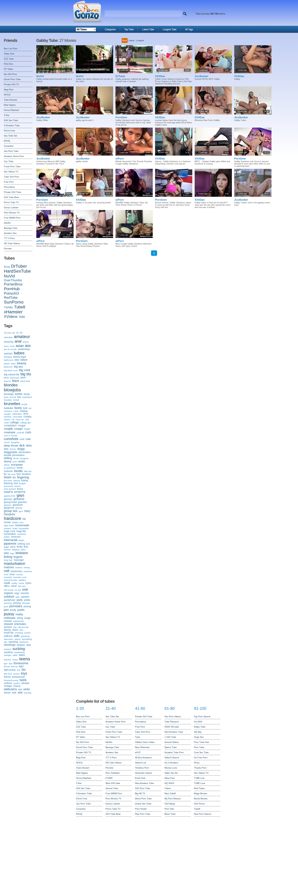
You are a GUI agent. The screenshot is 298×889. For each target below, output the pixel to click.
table (15, 655)
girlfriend (19, 499)
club (27, 419)
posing (27, 606)
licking (8, 556)
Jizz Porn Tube (11, 151)
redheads (10, 618)
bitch (23, 377)
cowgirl (18, 428)
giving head (10, 502)
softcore (8, 636)
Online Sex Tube (143, 803)
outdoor (9, 596)
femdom (26, 474)
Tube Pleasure (172, 721)
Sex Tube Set (10, 135)
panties (25, 596)
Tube (137, 737)
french (17, 486)
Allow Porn (170, 778)
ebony (7, 461)
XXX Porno (199, 803)
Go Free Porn (201, 757)
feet (19, 474)
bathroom (8, 360)
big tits (25, 374)
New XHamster (142, 747)
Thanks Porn (200, 768)
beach (7, 363)
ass (28, 345)
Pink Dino (8, 64)
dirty (6, 449)
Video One (9, 53)
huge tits (21, 531)
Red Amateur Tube (174, 732)
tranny (7, 676)
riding (20, 618)
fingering (23, 477)
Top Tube (128, 29)
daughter (15, 442)
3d (17, 333)
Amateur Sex (10, 233)
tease (15, 659)
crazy (27, 429)
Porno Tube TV (11, 202)
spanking (25, 636)
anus (6, 346)
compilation (10, 425)
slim (21, 630)
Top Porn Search (202, 716)
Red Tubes (199, 788)
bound (13, 397)
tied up (14, 666)
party (20, 599)
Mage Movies (200, 793)
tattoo (22, 655)
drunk (16, 458)
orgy (16, 593)
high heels (9, 525)
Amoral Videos (172, 742)
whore (7, 692)
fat (5, 474)
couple (8, 428)
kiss (26, 546)
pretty (13, 610)
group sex (11, 511)
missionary (16, 571)
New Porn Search (202, 814)
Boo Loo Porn (10, 48)
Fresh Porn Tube (12, 166)
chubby (27, 416)
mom (12, 574)
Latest (131, 40)
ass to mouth (10, 349)
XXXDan (160, 76)
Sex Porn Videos (173, 716)
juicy (13, 546)
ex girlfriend (9, 468)
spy (5, 642)
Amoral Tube (112, 788)
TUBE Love (199, 783)
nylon (28, 583)
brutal (24, 404)
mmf (6, 574)
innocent (15, 536)
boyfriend (27, 397)
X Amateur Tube (12, 125)
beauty (21, 363)
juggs (6, 547)
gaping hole (9, 496)
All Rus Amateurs (143, 757)
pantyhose (9, 600)
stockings (10, 644)
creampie (9, 432)
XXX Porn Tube (142, 788)
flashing (8, 483)
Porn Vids (169, 809)
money (19, 574)
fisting (24, 480)
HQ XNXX (169, 783)
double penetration (14, 455)
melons (18, 567)
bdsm (23, 359)
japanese (10, 543)
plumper (26, 603)
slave (15, 630)
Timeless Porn (142, 768)
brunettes (12, 403)
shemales (20, 624)
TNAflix (8, 307)
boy (19, 397)
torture (16, 674)
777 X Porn (9, 238)
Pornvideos (9, 187)
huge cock (9, 531)
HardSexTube (17, 271)
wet (20, 689)
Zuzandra (8, 146)
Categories (110, 29)
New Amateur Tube (144, 783)
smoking (19, 632)
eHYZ (138, 752)
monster (8, 577)
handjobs (9, 514)
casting (23, 411)
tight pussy (10, 669)
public (21, 609)
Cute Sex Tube (201, 752)
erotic (21, 461)
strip (28, 645)
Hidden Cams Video (145, 742)
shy (15, 627)
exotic (20, 467)
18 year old (9, 333)
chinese (7, 416)
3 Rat (6, 115)
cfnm (25, 413)
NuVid (9, 276)
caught (7, 414)
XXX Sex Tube (11, 120)
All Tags (189, 29)
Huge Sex (199, 737)
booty (27, 394)
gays (20, 495)
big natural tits (11, 374)
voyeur (17, 686)
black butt (25, 381)
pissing (17, 603)
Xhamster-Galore (143, 773)
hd (24, 519)
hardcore (12, 518)
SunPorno (14, 302)
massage (19, 560)
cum (28, 432)
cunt (22, 439)
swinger (7, 655)
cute (28, 439)
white (26, 689)
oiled (13, 586)
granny (19, 508)
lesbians (22, 553)
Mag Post (8, 89)
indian (7, 537)
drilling (8, 458)
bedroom (8, 367)
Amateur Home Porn (14, 156)
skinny (7, 630)
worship (27, 692)
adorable (8, 337)
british (16, 400)
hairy (27, 511)
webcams (10, 689)
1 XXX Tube (170, 737)
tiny (18, 670)
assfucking (24, 349)
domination (24, 452)
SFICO (7, 94)
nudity (14, 583)
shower (8, 627)
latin (6, 553)
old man (22, 586)
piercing (8, 603)
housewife (24, 528)
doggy (21, 448)
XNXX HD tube (172, 726)
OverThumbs (13, 280)
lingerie (18, 556)
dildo (29, 445)
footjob (22, 483)
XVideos (11, 316)
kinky (20, 546)
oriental (24, 593)
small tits (9, 632)
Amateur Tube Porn (174, 752)
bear (13, 363)
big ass (18, 366)
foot (16, 483)
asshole (8, 353)
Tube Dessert (10, 100)
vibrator (25, 683)
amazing (8, 341)
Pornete (8, 248)
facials (18, 471)
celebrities (17, 414)
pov (6, 609)
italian (21, 540)
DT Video (8, 69)
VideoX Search (172, 757)
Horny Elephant (11, 110)
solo (16, 636)
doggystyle (10, 452)
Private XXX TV (11, 84)
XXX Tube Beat (11, 197)
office (7, 586)
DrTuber (19, 266)
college (14, 422)
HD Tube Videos (12, 243)
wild (20, 692)
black (15, 380)
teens (24, 658)
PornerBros (13, 284)
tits (24, 669)
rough (27, 618)
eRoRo (7, 223)
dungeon (24, 458)
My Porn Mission (173, 798)
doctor (13, 449)
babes (19, 353)
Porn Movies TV (12, 212)
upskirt (16, 683)
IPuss (196, 762)
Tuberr (168, 788)
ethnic (7, 465)
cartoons (8, 411)
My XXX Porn (10, 74)
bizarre (7, 381)
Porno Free (9, 130)
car (30, 408)
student (7, 649)
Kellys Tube (199, 726)
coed (6, 422)
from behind (10, 489)
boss (6, 397)
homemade (22, 525)
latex (23, 549)
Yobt (22, 316)
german (8, 499)
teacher (7, 659)
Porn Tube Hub (201, 742)
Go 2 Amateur (171, 762)
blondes (11, 385)
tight (21, 666)
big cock (24, 370)
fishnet (17, 480)
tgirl (5, 663)
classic (7, 419)
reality (19, 614)
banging (8, 357)
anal (18, 341)
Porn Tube (199, 747)
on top (18, 590)
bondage (9, 394)
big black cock (11, 370)
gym (21, 511)
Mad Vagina (10, 105)
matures (9, 567)
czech (7, 442)
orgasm (8, 593)
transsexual (18, 676)
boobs (19, 394)
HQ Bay (198, 732)
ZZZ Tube (9, 59)
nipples (22, 580)
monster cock (19, 577)
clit (13, 419)
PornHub (12, 288)
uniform (8, 683)
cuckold (20, 432)
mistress (28, 571)
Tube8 (19, 307)
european (17, 464)
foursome (8, 486)
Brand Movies (201, 798)
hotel (15, 528)
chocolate (17, 416)
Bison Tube (170, 814)
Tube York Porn (11, 176)
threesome (21, 663)
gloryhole (18, 505)
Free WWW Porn (12, 217)
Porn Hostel (141, 809)
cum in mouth (10, 435)
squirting (13, 641)
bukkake (8, 408)
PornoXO (11, 293)
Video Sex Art (171, 773)
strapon (21, 645)
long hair (8, 560)
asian (20, 346)
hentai (7, 522)
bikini (6, 377)
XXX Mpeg (170, 803)
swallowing (19, 652)
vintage (8, 686)
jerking (21, 543)
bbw (17, 360)
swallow (8, 652)
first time (8, 480)
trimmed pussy (11, 680)
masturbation (14, 563)
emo (15, 461)
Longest (140, 40)
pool (6, 606)
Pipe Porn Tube (142, 814)
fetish (7, 477)
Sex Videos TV (11, 171)
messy (27, 567)
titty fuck (8, 674)
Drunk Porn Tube (12, 79)
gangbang (19, 491)
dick (22, 445)
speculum (8, 639)
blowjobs (12, 389)
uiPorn (119, 158)
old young (9, 590)
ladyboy (16, 549)
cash (16, 411)
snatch (27, 632)
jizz (28, 543)
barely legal (19, 356)
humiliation (10, 534)
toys (24, 673)
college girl (25, 422)
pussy (9, 614)
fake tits (28, 471)
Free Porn (9, 182)
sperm (18, 639)
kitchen (7, 549)
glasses (7, 505)
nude (7, 583)
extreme (8, 471)
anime (26, 342)
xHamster (13, 311)
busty (18, 408)
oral (25, 589)
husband (21, 534)
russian (8, 621)
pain (18, 597)
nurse (21, 583)
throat (7, 666)
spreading (27, 639)
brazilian (8, 400)
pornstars (15, 606)
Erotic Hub (140, 778)
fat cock (11, 474)
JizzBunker (201, 76)
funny (20, 489)
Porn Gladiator (113, 773)
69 (21, 333)
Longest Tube (169, 29)
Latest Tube (148, 29)
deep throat (11, 445)
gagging (8, 491)
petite (27, 600)
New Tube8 (170, 793)
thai (10, 663)
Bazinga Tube (10, 228)
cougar (21, 425)
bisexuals (14, 377)
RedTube (11, 297)
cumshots (11, 439)
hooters (7, 528)
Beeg (7, 266)
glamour (22, 502)
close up (20, 419)
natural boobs (10, 580)
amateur (22, 336)
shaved (8, 624)
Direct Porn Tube (143, 798)
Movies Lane (171, 768)
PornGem (121, 117)
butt (25, 408)
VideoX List (140, 762)
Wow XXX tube (113, 783)
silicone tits (23, 627)
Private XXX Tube (12, 192)
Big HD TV (140, 793)
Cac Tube (8, 161)
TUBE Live (199, 778)
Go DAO (198, 721)
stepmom (23, 642)
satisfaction (18, 621)
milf (6, 571)
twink (23, 680)
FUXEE (109, 778)
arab (12, 346)
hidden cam (17, 522)
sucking (18, 649)
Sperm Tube (171, 747)
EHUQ (7, 141)
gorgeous (9, 507)
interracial (10, 540)
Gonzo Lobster (11, 207)
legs (12, 553)
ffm (14, 477)
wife (14, 692)
